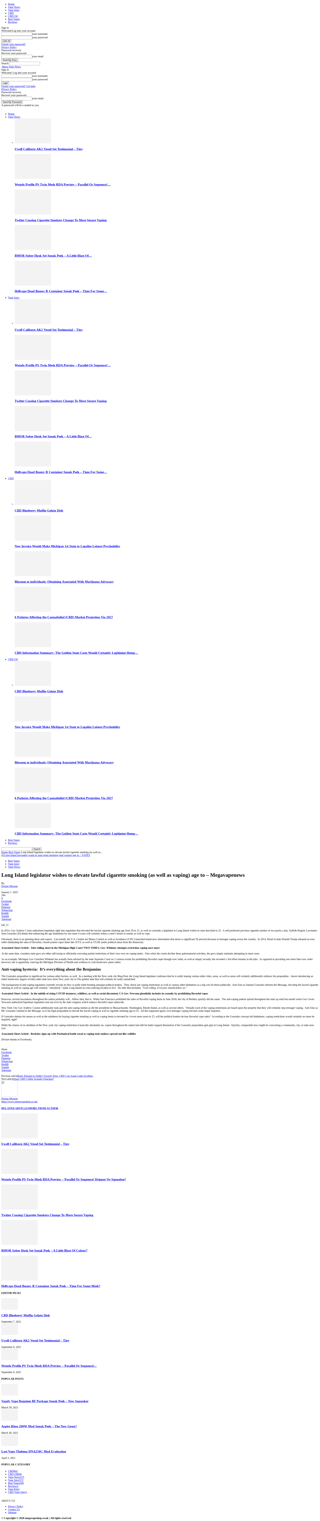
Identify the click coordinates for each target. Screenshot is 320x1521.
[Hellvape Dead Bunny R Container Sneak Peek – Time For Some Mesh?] (33, 284)
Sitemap (12, 1512)
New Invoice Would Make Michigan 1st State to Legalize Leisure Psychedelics (67, 546)
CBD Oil (13, 16)
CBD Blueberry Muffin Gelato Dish (39, 510)
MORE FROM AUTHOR (43, 1108)
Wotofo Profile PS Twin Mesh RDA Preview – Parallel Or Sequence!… (63, 184)
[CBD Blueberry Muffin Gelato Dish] (33, 504)
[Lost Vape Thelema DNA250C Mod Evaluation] (9, 1445)
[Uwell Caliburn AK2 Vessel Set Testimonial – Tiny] (33, 142)
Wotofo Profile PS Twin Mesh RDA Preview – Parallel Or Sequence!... (49, 1366)
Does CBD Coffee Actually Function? (34, 1079)
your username (40, 33)
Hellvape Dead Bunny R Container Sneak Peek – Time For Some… (61, 291)
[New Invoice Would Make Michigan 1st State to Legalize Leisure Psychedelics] (33, 539)
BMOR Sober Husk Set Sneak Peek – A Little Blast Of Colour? (44, 1250)
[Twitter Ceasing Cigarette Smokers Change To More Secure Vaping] (33, 213)
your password (40, 37)
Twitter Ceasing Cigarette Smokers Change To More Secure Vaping (61, 220)
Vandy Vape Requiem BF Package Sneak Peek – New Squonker (44, 1401)
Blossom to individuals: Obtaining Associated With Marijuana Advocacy (64, 581)
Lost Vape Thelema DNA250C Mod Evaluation (33, 1451)
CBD (11, 13)
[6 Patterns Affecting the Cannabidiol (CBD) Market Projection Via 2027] (33, 610)
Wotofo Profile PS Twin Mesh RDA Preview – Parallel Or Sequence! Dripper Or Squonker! (63, 1179)
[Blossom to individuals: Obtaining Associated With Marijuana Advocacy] (33, 575)
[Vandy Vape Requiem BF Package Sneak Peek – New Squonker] (9, 1394)
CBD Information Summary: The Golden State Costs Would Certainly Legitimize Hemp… (76, 653)
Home (11, 4)
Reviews (12, 22)
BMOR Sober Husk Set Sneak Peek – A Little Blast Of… (53, 255)
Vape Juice (13, 10)
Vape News (14, 7)
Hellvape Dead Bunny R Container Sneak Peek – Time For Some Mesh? (50, 1286)
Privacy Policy (9, 47)
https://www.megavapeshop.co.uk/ (19, 1101)
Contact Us (14, 1509)
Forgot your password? (13, 44)
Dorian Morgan (9, 886)
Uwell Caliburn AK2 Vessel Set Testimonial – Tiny (49, 149)
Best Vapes (14, 19)
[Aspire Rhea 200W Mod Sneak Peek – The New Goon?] (9, 1419)
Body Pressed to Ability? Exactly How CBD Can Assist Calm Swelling (55, 1076)
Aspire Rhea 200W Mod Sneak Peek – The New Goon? (39, 1426)
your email (37, 56)
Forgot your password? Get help (18, 86)
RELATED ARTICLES (15, 1108)
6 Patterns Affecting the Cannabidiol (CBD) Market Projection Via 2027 (64, 617)
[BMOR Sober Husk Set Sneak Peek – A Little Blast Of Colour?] (33, 249)
